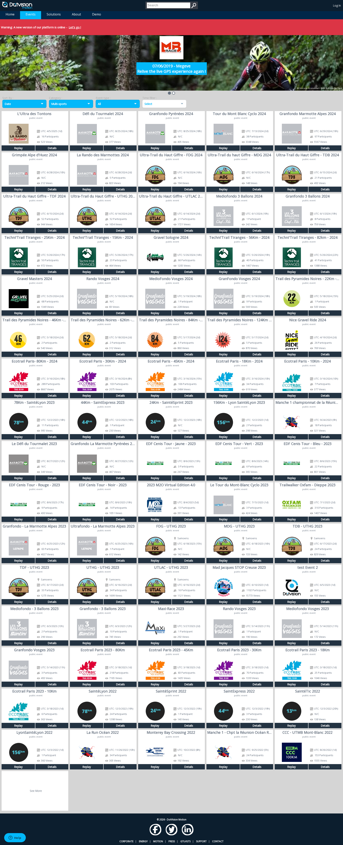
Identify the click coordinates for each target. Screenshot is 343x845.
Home (10, 14)
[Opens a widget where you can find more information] (15, 838)
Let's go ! (75, 27)
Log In (337, 5)
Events (31, 14)
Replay (18, 148)
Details (52, 148)
